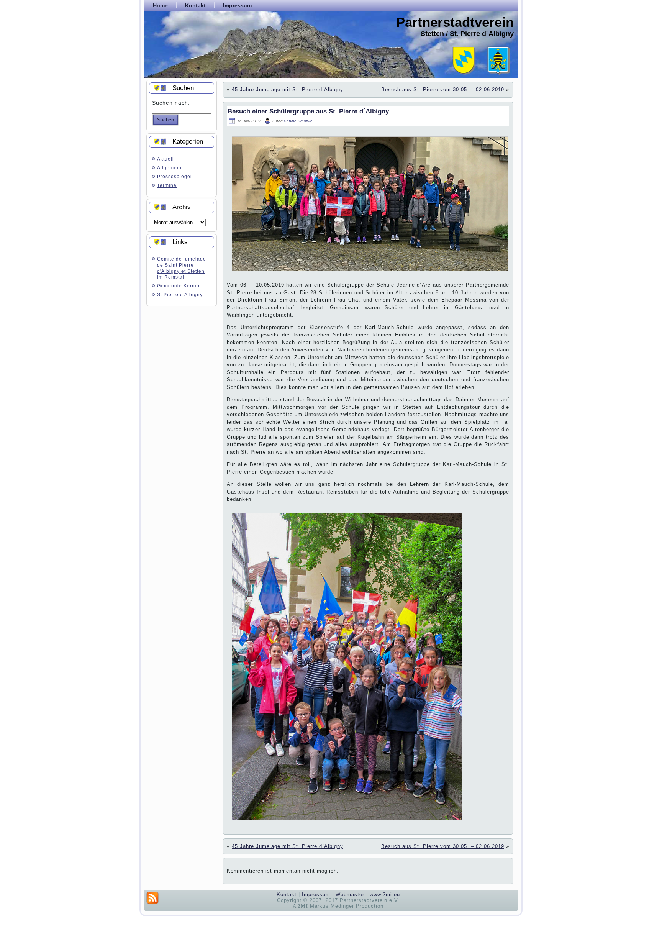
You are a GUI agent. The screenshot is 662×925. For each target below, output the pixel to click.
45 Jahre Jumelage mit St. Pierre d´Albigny (287, 89)
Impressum (316, 894)
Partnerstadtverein (455, 22)
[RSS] (152, 898)
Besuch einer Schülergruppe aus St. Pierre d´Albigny (308, 111)
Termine (167, 185)
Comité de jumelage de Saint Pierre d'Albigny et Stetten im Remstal (181, 268)
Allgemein (169, 168)
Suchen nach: (171, 103)
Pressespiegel (174, 176)
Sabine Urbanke (298, 121)
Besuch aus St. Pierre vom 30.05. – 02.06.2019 (442, 89)
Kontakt (287, 894)
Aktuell (165, 159)
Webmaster (350, 894)
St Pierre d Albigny (180, 294)
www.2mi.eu (385, 894)
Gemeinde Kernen (179, 286)
